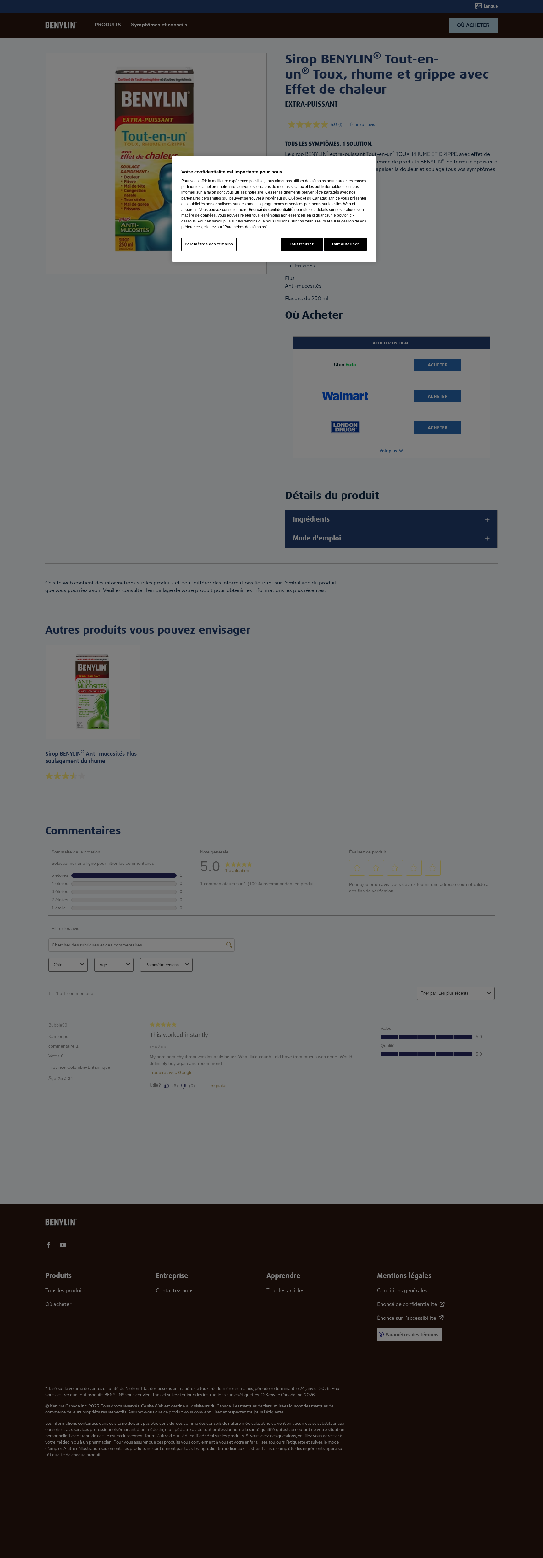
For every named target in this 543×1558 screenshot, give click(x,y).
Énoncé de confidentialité (271, 209)
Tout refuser (302, 244)
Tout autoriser (345, 244)
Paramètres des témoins (209, 244)
